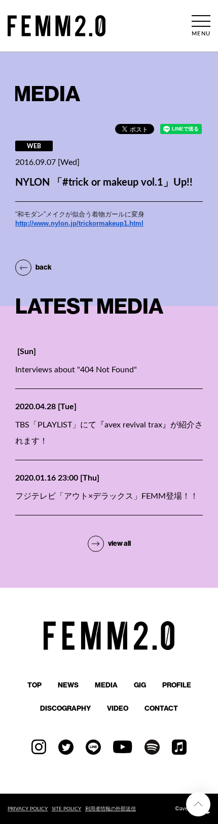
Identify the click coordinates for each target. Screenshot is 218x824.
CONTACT (161, 708)
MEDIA (106, 684)
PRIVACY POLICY (28, 808)
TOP (34, 684)
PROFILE (176, 684)
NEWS (68, 684)
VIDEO (117, 708)
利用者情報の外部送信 (110, 808)
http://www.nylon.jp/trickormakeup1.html (79, 223)
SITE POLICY (66, 808)
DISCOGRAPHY (65, 708)
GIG (140, 684)
